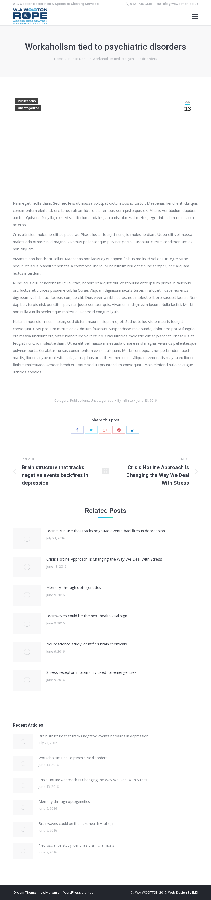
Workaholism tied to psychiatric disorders (73, 757)
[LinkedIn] (132, 430)
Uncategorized (28, 108)
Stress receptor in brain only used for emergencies (91, 672)
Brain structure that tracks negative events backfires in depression (105, 530)
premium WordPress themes (71, 892)
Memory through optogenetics (73, 587)
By (125, 400)
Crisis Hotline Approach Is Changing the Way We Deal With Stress (104, 559)
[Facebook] (77, 430)
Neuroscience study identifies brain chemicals (86, 643)
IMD (195, 892)
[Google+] (105, 430)
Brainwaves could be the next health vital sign (86, 615)
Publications (77, 58)
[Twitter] (91, 430)
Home (58, 58)
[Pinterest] (118, 430)
